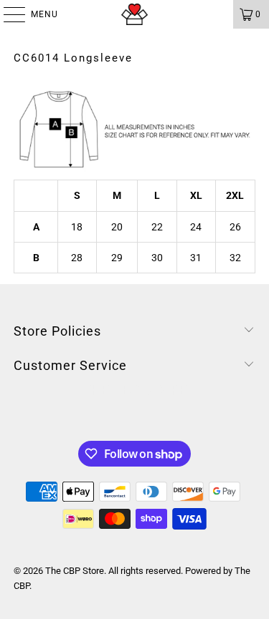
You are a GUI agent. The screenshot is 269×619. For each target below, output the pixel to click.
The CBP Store (74, 570)
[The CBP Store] (134, 14)
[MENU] (7, 14)
